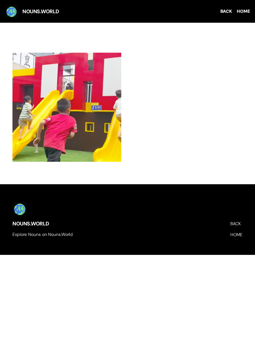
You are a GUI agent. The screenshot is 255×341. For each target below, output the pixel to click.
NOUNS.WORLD (30, 223)
